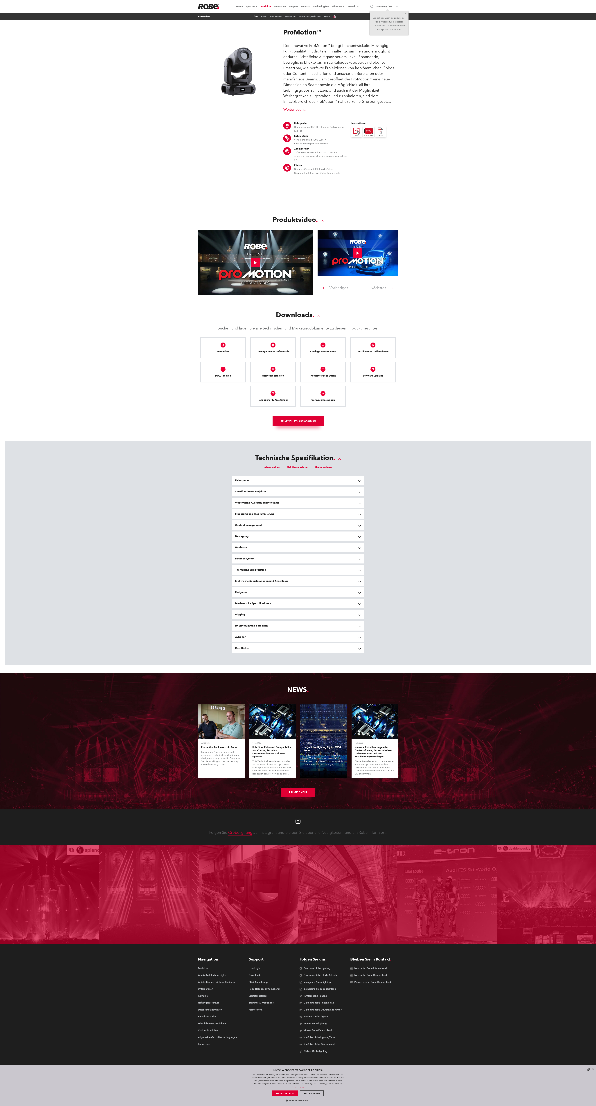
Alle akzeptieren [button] (285, 1093)
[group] (217, 975)
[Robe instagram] (298, 821)
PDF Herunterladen (297, 467)
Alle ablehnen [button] (312, 1093)
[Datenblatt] (334, 16)
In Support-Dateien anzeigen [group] (298, 420)
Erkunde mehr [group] (298, 792)
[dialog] (298, 1085)
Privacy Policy (298, 1087)
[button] (298, 1100)
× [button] (592, 1069)
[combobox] (588, 1069)
